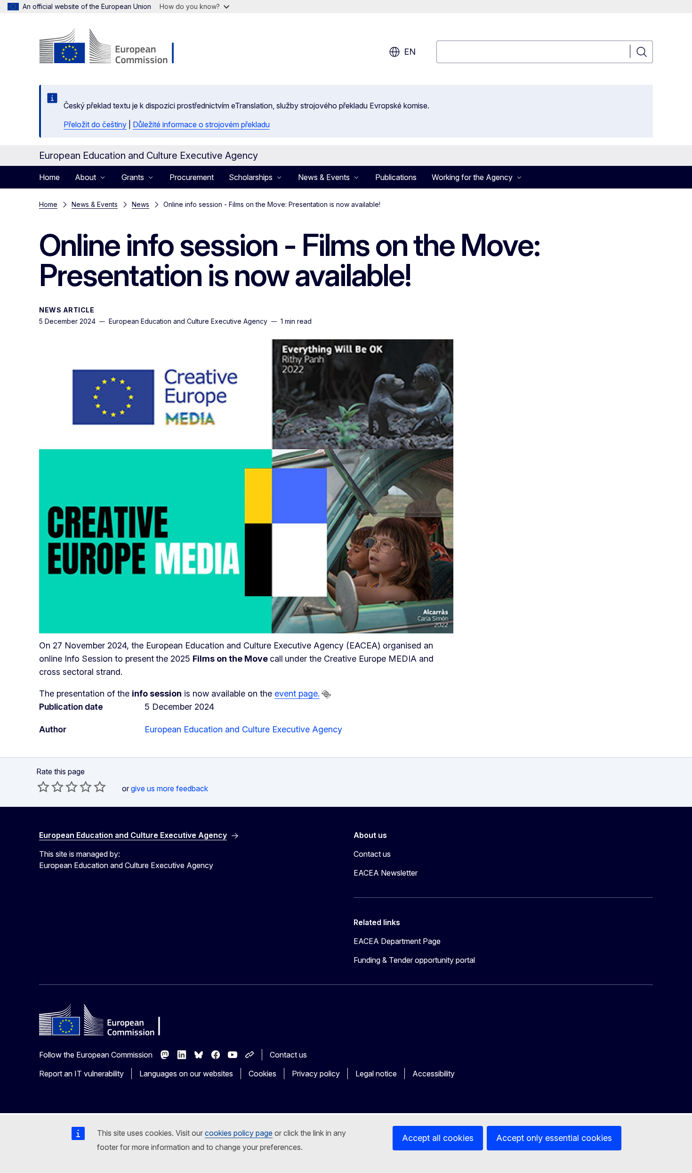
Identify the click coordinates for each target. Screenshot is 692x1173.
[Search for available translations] (326, 694)
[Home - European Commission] (115, 47)
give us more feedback (169, 788)
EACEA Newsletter (386, 873)
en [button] (410, 52)
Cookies (262, 1073)
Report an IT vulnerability (81, 1073)
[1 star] (43, 786)
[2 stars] (50, 786)
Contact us (372, 854)
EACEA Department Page (397, 941)
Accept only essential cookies (554, 1138)
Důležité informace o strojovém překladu (201, 124)
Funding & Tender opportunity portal (414, 960)
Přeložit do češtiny (95, 124)
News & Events (95, 204)
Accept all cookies (438, 1138)
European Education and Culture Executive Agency (243, 729)
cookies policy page (239, 1133)
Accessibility (433, 1073)
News (140, 204)
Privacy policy (316, 1073)
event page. (297, 693)
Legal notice (376, 1073)
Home (49, 177)
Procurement (191, 177)
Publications (396, 177)
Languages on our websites (186, 1073)
